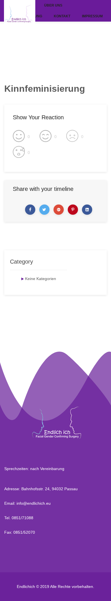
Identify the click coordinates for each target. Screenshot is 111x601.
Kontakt (62, 16)
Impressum (92, 16)
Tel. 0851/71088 (18, 518)
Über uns (53, 5)
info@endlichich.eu (34, 503)
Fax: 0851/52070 (19, 532)
